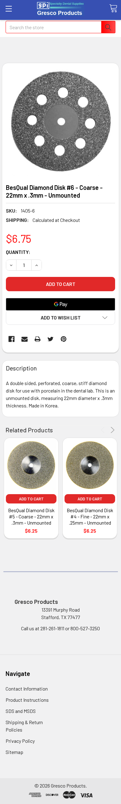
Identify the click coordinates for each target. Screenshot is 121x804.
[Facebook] (11, 339)
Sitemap (14, 752)
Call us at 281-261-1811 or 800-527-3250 (60, 628)
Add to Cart (31, 498)
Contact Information (27, 688)
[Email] (24, 339)
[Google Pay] (60, 304)
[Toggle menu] (8, 8)
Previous (104, 430)
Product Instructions (27, 700)
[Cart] (113, 8)
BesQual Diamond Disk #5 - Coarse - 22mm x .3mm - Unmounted (31, 516)
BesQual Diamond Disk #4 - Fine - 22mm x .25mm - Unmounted (90, 516)
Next (111, 430)
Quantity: (18, 252)
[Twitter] (50, 339)
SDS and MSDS (21, 711)
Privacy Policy (20, 741)
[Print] (37, 339)
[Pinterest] (63, 339)
